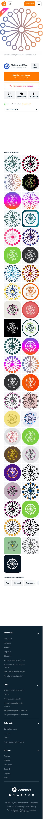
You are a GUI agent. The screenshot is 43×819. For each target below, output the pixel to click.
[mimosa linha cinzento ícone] (12, 599)
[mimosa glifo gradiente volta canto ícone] (12, 290)
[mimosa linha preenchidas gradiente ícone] (12, 180)
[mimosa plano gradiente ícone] (12, 308)
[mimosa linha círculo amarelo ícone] (12, 726)
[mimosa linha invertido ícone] (12, 490)
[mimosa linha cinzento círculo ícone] (12, 362)
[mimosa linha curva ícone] (12, 344)
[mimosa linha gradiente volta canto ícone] (12, 162)
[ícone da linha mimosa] (12, 780)
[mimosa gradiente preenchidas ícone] (12, 326)
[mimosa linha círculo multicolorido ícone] (30, 654)
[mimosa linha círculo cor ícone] (12, 708)
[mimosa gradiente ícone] (12, 581)
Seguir (35, 68)
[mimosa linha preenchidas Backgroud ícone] (13, 672)
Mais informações (12, 108)
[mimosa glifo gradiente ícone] (12, 526)
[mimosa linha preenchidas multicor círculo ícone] (12, 798)
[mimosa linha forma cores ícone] (12, 654)
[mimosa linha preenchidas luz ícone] (12, 636)
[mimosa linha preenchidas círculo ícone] (12, 762)
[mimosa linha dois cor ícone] (12, 399)
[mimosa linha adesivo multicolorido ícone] (12, 689)
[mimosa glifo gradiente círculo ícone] (12, 544)
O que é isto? (26, 104)
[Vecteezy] (3, 3)
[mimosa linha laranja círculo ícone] (12, 436)
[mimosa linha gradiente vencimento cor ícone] (12, 217)
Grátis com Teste (21, 76)
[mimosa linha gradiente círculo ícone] (12, 235)
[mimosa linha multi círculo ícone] (12, 472)
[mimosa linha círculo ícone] (12, 508)
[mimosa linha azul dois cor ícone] (12, 381)
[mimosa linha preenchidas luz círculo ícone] (12, 744)
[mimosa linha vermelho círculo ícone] (12, 617)
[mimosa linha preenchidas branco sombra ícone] (12, 454)
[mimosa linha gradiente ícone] (12, 198)
